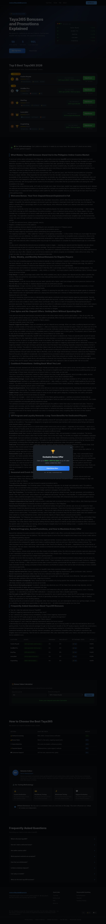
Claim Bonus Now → (53, 468)
